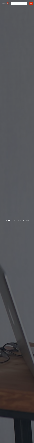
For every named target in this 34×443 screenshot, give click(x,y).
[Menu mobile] (31, 3)
